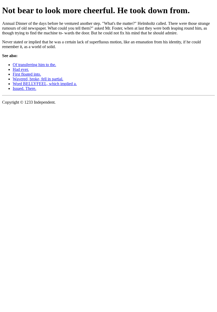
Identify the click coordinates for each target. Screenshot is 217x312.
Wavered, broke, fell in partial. (38, 79)
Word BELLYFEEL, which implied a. (45, 83)
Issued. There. (24, 88)
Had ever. (21, 69)
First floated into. (27, 74)
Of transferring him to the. (34, 64)
